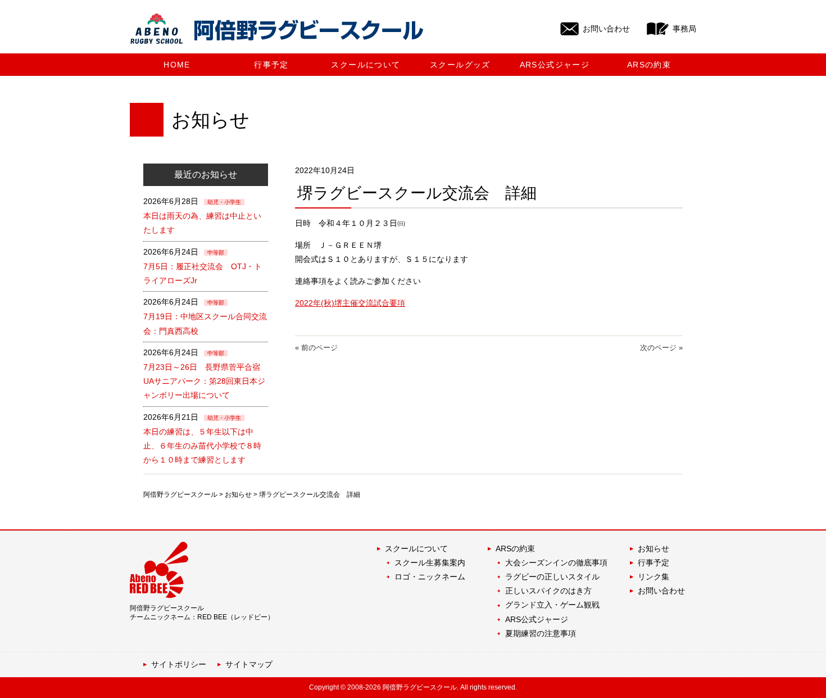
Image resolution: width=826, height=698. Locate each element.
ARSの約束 (515, 548)
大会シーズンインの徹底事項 (556, 562)
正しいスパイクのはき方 (548, 590)
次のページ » (661, 347)
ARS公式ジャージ (536, 619)
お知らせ (238, 494)
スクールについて (416, 548)
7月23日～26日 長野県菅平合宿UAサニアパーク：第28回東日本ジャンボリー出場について (204, 381)
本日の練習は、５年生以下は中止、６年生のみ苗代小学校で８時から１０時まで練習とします (202, 445)
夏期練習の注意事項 (540, 633)
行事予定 (653, 562)
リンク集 (653, 576)
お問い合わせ (661, 590)
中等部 (215, 253)
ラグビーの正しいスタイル (552, 576)
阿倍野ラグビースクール (180, 494)
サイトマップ (249, 664)
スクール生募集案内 (429, 562)
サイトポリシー (178, 664)
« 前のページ (316, 347)
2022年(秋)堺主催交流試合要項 (350, 302)
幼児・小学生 (224, 202)
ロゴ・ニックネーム (429, 576)
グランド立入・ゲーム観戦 (552, 604)
